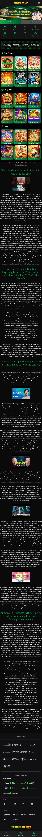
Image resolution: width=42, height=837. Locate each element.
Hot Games (15, 29)
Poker (25, 36)
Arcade (15, 36)
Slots (25, 29)
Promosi (20, 835)
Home (5, 29)
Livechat (34, 835)
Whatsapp (7, 835)
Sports (5, 36)
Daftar (10, 22)
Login (31, 22)
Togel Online (35, 36)
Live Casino (35, 29)
